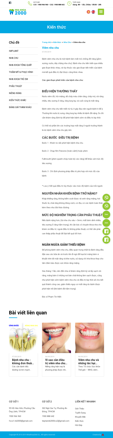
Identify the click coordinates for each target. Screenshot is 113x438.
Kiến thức (57, 42)
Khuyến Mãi (80, 417)
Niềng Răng (15, 93)
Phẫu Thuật (15, 86)
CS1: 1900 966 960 (40, 5)
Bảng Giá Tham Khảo (20, 107)
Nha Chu (13, 58)
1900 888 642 (48, 416)
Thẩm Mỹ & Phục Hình (21, 72)
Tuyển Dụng (80, 413)
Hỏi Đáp (78, 425)
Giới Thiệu (79, 408)
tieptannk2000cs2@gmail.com (55, 421)
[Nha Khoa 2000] (17, 11)
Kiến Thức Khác (17, 100)
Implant (13, 51)
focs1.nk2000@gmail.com (21, 421)
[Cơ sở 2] (106, 206)
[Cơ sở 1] (106, 198)
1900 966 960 (15, 416)
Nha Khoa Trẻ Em (18, 79)
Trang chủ (46, 42)
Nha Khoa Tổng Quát (20, 65)
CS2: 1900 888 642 (57, 5)
